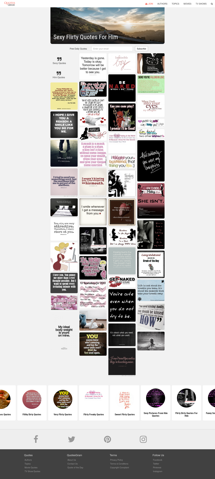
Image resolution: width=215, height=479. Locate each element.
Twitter (156, 463)
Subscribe (141, 48)
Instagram (157, 471)
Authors (162, 3)
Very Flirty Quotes (46, 414)
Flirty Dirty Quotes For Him (169, 414)
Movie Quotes (31, 467)
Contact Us (72, 463)
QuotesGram (9, 3)
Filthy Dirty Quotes (14, 414)
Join (150, 3)
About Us (71, 459)
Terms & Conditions (119, 463)
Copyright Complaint (119, 467)
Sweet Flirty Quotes (107, 414)
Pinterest (157, 467)
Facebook (157, 459)
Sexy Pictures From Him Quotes (138, 414)
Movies (187, 3)
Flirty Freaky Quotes (76, 414)
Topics (175, 3)
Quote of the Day (75, 467)
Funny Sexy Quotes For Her (200, 414)
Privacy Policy (116, 459)
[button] (212, 3)
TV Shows (201, 3)
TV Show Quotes (32, 471)
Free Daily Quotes (78, 48)
